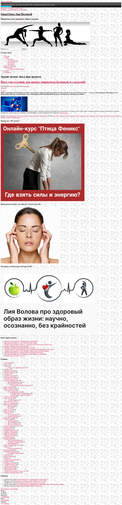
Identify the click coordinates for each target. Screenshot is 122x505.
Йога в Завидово (9, 387)
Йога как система (9, 404)
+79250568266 (5, 497)
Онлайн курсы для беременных (21, 393)
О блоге (6, 57)
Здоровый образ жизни (11, 380)
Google (3, 91)
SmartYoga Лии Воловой (16, 14)
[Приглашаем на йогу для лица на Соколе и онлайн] (30, 263)
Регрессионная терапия (11, 459)
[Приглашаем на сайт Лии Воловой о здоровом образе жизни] (49, 334)
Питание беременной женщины (21, 385)
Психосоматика (9, 456)
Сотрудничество (13, 61)
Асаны (6, 366)
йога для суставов (58, 116)
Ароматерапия (12, 421)
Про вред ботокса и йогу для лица (14, 355)
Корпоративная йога (10, 430)
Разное (6, 458)
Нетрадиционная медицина (12, 445)
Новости (7, 446)
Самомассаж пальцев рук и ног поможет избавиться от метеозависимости (26, 351)
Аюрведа (7, 369)
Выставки (7, 374)
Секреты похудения (10, 463)
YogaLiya (10, 59)
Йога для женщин (9, 390)
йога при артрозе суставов (95, 116)
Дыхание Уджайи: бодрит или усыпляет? (16, 346)
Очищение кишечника (15, 453)
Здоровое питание (13, 383)
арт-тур (6, 364)
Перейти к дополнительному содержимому (14, 9)
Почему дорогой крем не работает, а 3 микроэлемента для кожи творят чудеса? (28, 344)
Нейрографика (8, 67)
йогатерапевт (108, 116)
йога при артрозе (81, 116)
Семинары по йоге (10, 464)
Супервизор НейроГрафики (16, 69)
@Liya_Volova (5, 503)
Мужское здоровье (10, 435)
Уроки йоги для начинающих (17, 367)
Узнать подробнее (6, 6)
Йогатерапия (43, 116)
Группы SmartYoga (10, 66)
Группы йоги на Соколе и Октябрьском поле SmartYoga (21, 341)
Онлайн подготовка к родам (20, 395)
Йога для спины (13, 424)
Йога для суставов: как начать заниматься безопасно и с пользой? (43, 82)
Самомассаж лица (13, 400)
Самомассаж (8, 461)
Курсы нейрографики (14, 440)
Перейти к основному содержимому (12, 8)
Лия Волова (25, 86)
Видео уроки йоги (9, 372)
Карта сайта (11, 62)
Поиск (3, 49)
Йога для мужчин (9, 401)
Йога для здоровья (22, 116)
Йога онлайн (8, 411)
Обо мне (6, 56)
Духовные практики (10, 377)
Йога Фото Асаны (9, 417)
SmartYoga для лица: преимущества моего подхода (19, 347)
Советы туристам (9, 466)
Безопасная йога (11, 116)
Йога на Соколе (34, 116)
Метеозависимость (10, 433)
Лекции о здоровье (10, 432)
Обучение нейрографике (15, 442)
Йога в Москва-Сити (10, 388)
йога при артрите (69, 116)
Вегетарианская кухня (14, 382)
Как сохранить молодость (12, 425)
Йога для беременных (14, 392)
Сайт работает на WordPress (9, 489)
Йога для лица (8, 398)
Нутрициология (9, 450)
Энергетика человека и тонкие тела (15, 471)
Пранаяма (7, 454)
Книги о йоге (8, 427)
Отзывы (6, 70)
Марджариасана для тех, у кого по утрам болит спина (20, 343)
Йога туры (7, 413)
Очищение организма (11, 451)
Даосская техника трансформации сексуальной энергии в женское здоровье (41, 484)
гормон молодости (10, 375)
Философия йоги (9, 469)
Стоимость (7, 72)
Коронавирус (8, 429)
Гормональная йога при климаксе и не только (31, 482)
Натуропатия (8, 437)
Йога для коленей (13, 422)
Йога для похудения (10, 403)
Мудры (10, 408)
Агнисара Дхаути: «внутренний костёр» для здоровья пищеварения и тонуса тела (29, 349)
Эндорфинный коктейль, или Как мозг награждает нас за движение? (25, 354)
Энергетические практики (12, 472)
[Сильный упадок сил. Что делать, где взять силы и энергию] (42, 200)
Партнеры (11, 64)
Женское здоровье (9, 379)
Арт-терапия (8, 362)
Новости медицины (14, 448)
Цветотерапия (12, 443)
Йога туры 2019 (13, 414)
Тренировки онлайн (10, 467)
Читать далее (65, 113)
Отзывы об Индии (13, 416)
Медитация (11, 406)
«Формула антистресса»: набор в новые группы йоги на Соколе (23, 352)
